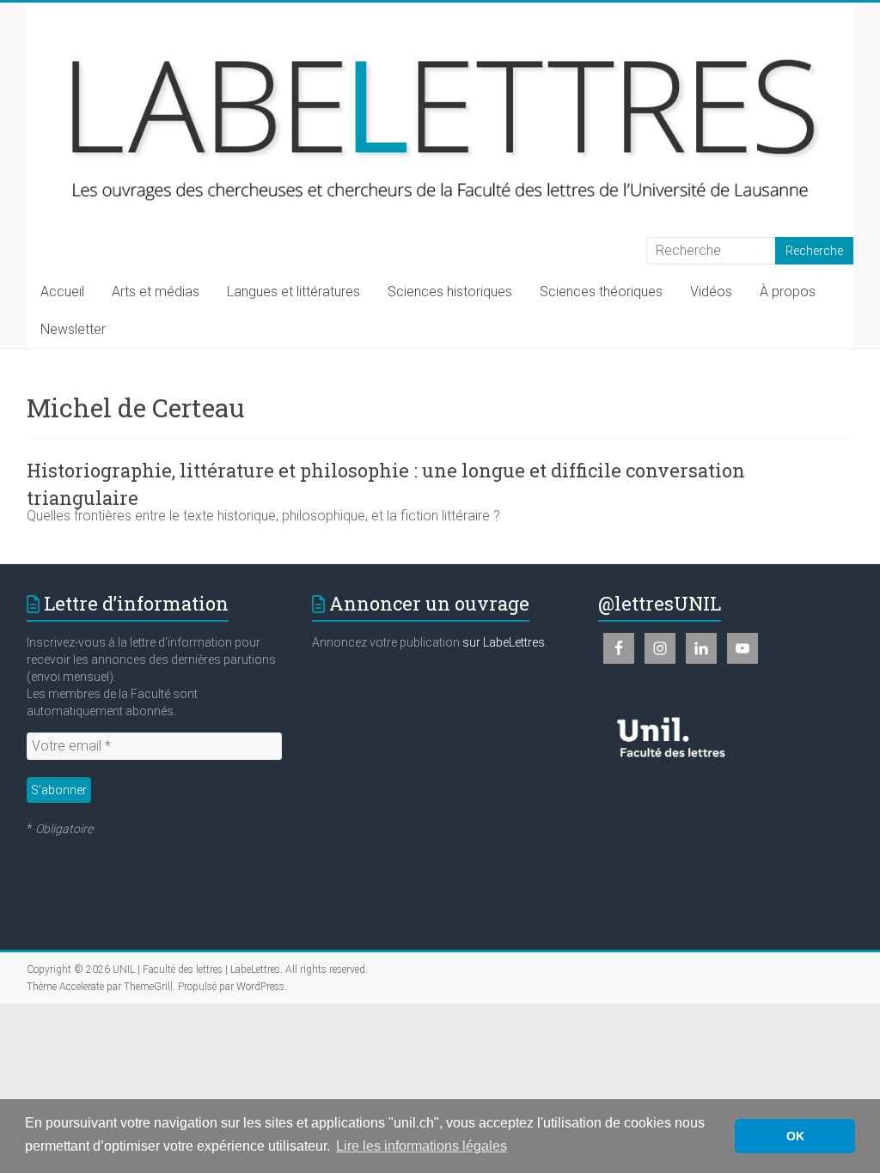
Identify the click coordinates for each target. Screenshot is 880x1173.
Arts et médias (155, 291)
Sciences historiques (450, 291)
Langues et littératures (293, 291)
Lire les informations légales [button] (421, 1146)
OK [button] (795, 1136)
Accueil (62, 291)
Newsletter (73, 329)
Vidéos (711, 291)
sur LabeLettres (503, 642)
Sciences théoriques (601, 291)
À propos (788, 291)
